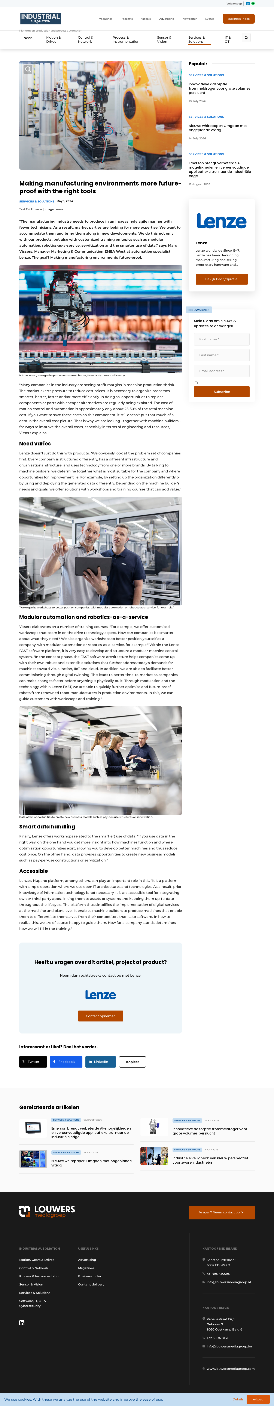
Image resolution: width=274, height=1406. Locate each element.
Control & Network (85, 39)
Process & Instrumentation (126, 39)
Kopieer (132, 1062)
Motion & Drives (53, 39)
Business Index (239, 18)
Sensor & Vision (164, 39)
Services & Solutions (196, 39)
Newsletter (190, 18)
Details (238, 1399)
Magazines (105, 18)
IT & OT (228, 39)
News (28, 38)
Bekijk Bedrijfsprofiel (221, 279)
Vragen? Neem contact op (219, 1212)
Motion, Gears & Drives (36, 1260)
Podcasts (127, 18)
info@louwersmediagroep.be (229, 1346)
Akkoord (258, 1399)
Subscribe (222, 392)
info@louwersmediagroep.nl (229, 1282)
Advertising (166, 18)
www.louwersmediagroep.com (231, 1369)
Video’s (146, 18)
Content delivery (91, 1284)
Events (209, 18)
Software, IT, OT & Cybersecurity (32, 1303)
